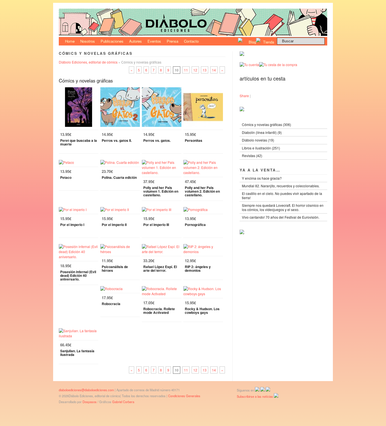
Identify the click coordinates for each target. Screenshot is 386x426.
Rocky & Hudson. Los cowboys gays (202, 310)
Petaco (65, 177)
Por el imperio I (72, 224)
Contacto (191, 41)
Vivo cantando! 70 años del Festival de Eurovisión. (280, 217)
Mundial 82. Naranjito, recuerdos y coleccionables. (281, 185)
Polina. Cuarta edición (119, 177)
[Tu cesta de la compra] (278, 64)
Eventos (154, 41)
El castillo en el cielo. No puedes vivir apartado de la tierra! (282, 195)
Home (70, 41)
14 (214, 70)
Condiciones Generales (184, 396)
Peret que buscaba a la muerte (78, 142)
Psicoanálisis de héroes (115, 268)
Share (244, 95)
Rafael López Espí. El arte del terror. (160, 268)
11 (186, 70)
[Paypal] (242, 232)
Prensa (172, 41)
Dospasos (90, 401)
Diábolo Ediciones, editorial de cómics (88, 62)
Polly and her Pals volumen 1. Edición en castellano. (160, 191)
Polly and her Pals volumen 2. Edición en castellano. (202, 191)
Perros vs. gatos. (157, 140)
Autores (135, 41)
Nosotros (87, 41)
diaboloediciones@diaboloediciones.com (86, 390)
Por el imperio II (114, 224)
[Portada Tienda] (242, 54)
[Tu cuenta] (249, 64)
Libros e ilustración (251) (261, 147)
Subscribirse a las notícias (255, 396)
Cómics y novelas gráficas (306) (266, 124)
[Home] (193, 34)
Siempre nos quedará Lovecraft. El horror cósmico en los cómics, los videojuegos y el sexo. (283, 207)
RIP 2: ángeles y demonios (198, 268)
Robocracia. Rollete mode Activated (159, 310)
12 (195, 70)
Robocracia (111, 303)
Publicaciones (112, 41)
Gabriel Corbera (123, 401)
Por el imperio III (156, 224)
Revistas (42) (252, 155)
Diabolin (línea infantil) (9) (262, 132)
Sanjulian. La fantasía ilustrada (77, 352)
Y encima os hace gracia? (262, 178)
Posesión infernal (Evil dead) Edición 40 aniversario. (78, 275)
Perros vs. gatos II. (117, 140)
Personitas (193, 140)
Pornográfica (195, 224)
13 (205, 70)
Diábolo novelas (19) (258, 140)
